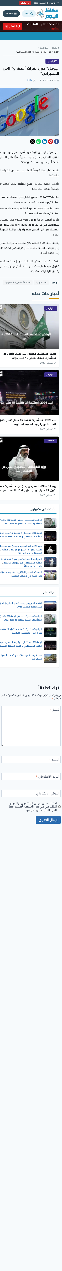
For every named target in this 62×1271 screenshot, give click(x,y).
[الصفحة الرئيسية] (47, 13)
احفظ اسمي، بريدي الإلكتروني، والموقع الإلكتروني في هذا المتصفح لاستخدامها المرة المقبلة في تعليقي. (33, 806)
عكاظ (29, 80)
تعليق (54, 710)
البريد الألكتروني (47, 777)
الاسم (54, 760)
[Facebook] (56, 141)
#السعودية (41, 282)
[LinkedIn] (44, 141)
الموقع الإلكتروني (47, 794)
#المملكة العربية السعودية (17, 282)
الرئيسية (55, 48)
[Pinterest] (50, 141)
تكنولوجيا (44, 48)
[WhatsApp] (38, 141)
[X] (32, 141)
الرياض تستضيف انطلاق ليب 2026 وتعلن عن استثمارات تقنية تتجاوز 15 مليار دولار (29, 355)
